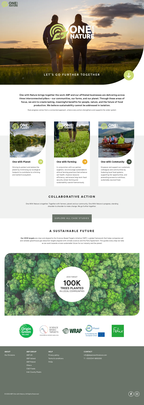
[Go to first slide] (136, 284)
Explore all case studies (72, 218)
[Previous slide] (7, 284)
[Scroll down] (129, 75)
